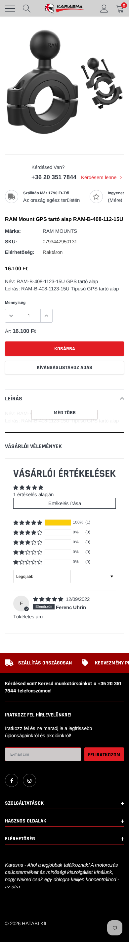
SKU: (11, 241)
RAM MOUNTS (60, 231)
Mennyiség (15, 302)
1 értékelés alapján (33, 494)
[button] (27, 522)
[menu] (10, 8)
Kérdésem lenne (99, 177)
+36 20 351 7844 (53, 177)
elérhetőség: (19, 252)
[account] (104, 8)
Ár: (8, 331)
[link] (11, 780)
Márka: (13, 231)
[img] (48, 599)
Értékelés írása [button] (64, 503)
